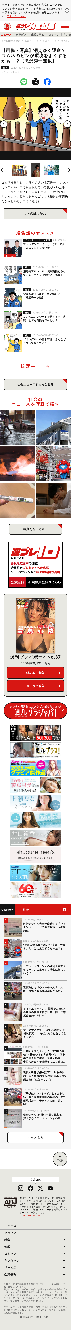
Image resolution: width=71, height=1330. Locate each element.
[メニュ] (65, 26)
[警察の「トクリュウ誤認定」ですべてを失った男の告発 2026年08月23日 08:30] (53, 500)
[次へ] (67, 124)
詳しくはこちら (16, 16)
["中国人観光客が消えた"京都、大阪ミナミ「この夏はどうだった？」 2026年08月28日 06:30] (53, 463)
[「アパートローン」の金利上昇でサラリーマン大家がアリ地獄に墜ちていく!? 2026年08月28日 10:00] (53, 427)
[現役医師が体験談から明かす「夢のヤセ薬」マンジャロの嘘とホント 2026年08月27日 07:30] (17, 500)
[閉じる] (67, 10)
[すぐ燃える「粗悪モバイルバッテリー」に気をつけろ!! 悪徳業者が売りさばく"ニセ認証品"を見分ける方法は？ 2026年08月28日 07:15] (17, 463)
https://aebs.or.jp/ (31, 1215)
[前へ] (3, 124)
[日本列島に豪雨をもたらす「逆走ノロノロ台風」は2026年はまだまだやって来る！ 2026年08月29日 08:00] (17, 427)
